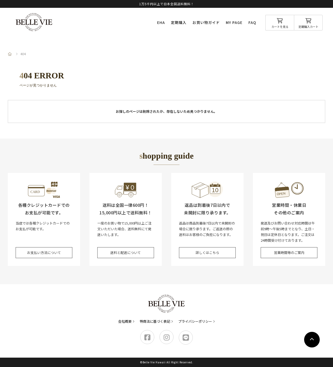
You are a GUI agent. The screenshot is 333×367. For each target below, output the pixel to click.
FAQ (252, 22)
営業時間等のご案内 (289, 252)
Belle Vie (34, 22)
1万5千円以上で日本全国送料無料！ (166, 4)
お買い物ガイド (206, 22)
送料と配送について (125, 252)
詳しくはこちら (207, 252)
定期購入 (179, 22)
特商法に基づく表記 (155, 321)
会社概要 (125, 321)
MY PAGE (234, 22)
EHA (161, 22)
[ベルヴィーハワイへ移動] (10, 53)
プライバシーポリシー (195, 321)
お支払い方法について (44, 252)
